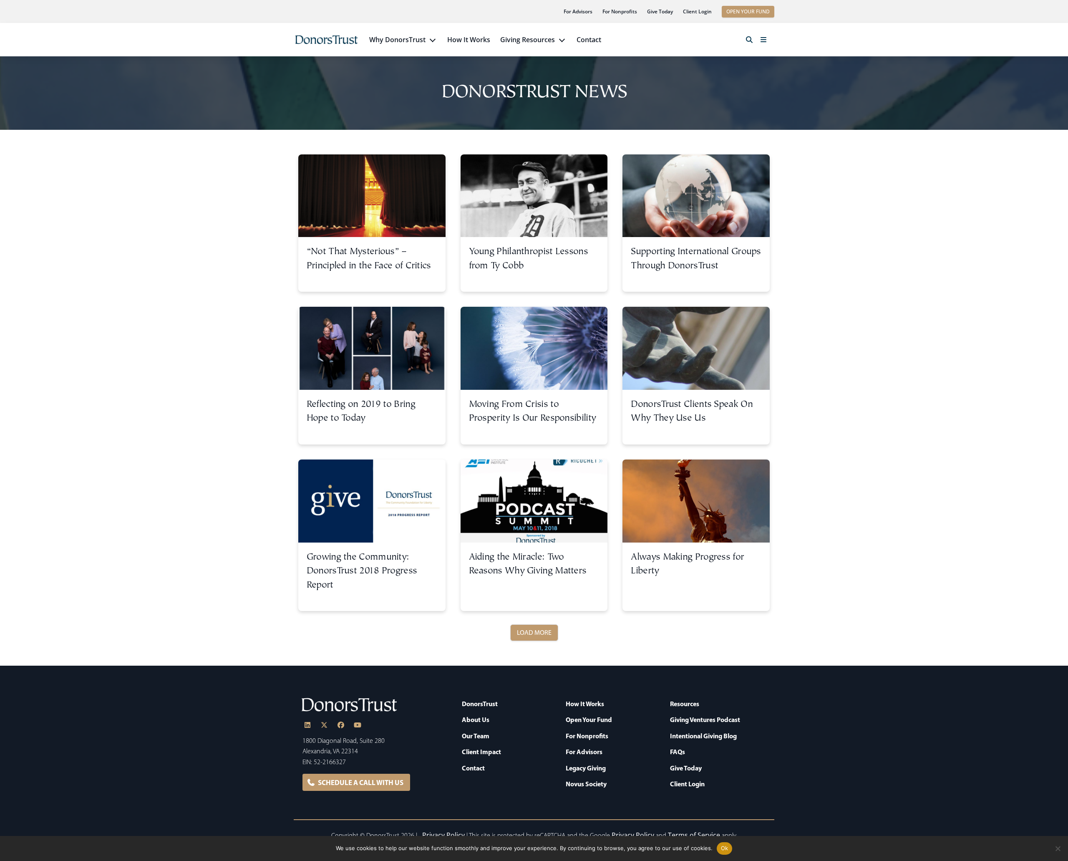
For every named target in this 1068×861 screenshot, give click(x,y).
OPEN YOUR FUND (748, 11)
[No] (1057, 848)
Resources (684, 703)
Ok (724, 848)
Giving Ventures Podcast (705, 719)
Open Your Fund (589, 719)
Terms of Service (694, 835)
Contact (589, 39)
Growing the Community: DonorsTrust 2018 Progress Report (362, 572)
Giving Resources (527, 39)
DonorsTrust (480, 703)
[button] (749, 39)
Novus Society (586, 784)
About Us (475, 719)
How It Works (468, 39)
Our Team (475, 736)
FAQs (677, 751)
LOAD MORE (534, 632)
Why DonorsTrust (397, 39)
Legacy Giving (586, 768)
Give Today (660, 11)
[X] (324, 725)
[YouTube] (357, 725)
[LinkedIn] (307, 725)
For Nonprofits (619, 11)
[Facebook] (340, 725)
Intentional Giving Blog (703, 736)
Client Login (697, 11)
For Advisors (578, 11)
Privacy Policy (443, 835)
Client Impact (481, 751)
